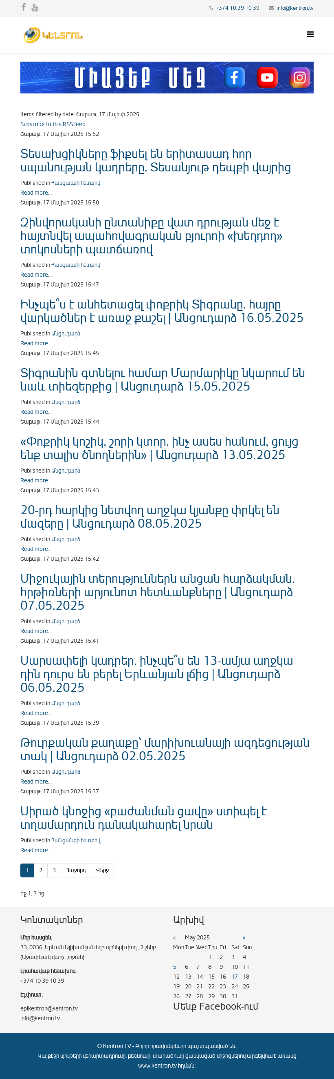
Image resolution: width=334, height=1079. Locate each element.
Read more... (36, 192)
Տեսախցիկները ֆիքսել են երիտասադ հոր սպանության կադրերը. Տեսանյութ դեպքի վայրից (155, 160)
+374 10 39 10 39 (237, 8)
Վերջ (102, 870)
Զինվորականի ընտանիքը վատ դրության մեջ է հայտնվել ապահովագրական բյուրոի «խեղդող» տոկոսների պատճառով (151, 236)
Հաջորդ (76, 870)
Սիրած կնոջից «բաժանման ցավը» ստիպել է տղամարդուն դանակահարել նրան (143, 818)
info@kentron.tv (295, 8)
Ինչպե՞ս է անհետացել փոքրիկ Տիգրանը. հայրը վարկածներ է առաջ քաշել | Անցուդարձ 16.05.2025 (162, 311)
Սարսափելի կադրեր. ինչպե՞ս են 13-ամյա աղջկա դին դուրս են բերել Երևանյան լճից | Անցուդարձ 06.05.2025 (156, 674)
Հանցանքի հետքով (75, 183)
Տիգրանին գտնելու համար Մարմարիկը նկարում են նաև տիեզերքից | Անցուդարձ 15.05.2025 (162, 379)
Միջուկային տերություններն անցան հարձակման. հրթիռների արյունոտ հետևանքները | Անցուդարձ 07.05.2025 (157, 592)
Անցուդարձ (65, 333)
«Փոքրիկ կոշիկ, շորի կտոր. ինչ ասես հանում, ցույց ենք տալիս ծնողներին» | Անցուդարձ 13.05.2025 (159, 448)
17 (234, 976)
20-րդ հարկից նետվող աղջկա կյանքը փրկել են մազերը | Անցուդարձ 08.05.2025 (149, 516)
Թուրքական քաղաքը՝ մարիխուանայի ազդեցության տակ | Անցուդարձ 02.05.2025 (165, 749)
